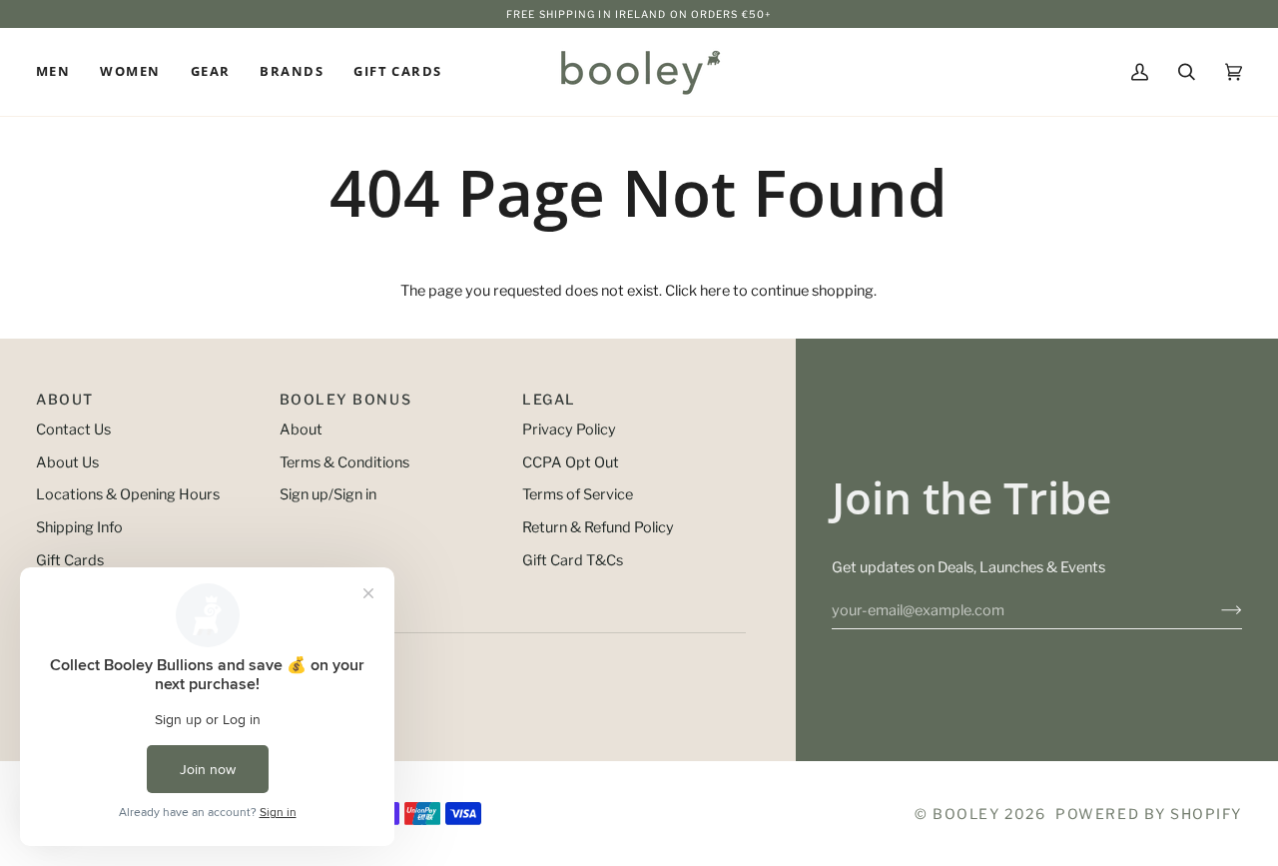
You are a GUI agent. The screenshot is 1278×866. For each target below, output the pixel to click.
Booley (966, 813)
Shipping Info (79, 527)
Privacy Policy (569, 429)
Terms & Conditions (344, 462)
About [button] (65, 399)
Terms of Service (577, 494)
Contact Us (73, 429)
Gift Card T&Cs (572, 560)
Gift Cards (70, 560)
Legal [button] (549, 399)
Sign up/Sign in (328, 494)
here (715, 291)
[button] (60, 72)
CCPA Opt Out (570, 462)
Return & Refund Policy (598, 527)
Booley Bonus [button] (345, 399)
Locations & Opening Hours (128, 494)
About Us (67, 462)
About (301, 429)
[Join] (1215, 610)
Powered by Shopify (1148, 813)
